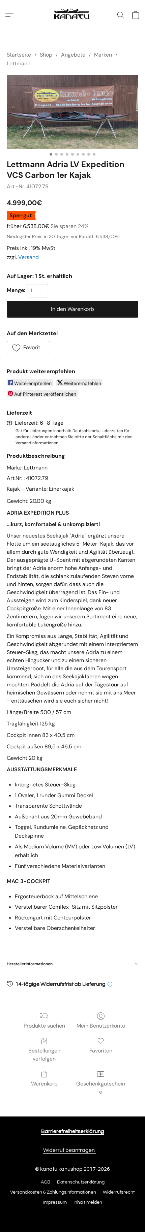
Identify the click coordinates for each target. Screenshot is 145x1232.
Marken (103, 54)
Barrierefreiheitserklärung (72, 1131)
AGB (45, 1182)
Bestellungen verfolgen (44, 1054)
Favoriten (100, 1050)
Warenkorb (44, 1083)
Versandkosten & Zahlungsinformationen (53, 1192)
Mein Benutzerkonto (101, 1025)
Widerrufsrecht (119, 1192)
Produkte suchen (44, 1025)
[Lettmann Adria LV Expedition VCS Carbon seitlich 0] (72, 112)
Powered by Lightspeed (72, 1214)
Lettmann (18, 63)
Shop (46, 54)
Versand (28, 257)
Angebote (73, 54)
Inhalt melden (88, 1202)
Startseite (19, 54)
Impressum (55, 1202)
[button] (72, 15)
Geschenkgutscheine (100, 1087)
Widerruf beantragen (69, 1150)
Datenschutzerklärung (81, 1182)
